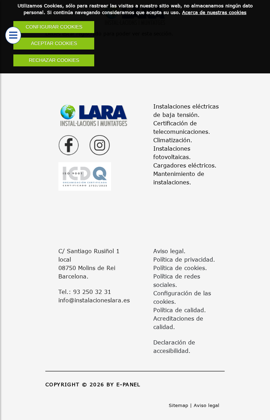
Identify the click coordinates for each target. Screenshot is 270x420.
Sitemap (178, 405)
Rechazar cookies (54, 60)
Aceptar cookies (54, 43)
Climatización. (172, 140)
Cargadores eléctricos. (185, 165)
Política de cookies (179, 267)
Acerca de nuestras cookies (214, 12)
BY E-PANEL (124, 384)
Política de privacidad (183, 259)
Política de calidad (178, 310)
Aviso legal (168, 251)
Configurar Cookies (54, 26)
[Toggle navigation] (13, 35)
